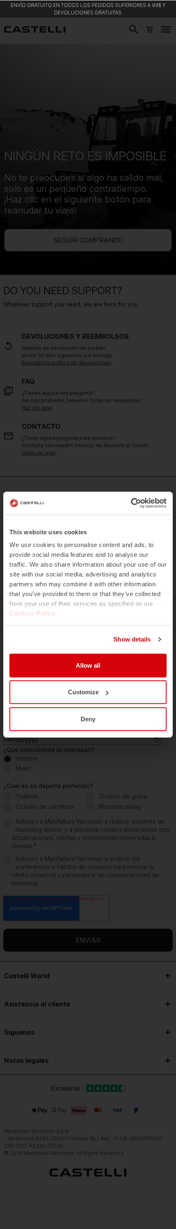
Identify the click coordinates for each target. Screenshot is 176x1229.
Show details (132, 639)
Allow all (88, 665)
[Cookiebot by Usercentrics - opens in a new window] (131, 503)
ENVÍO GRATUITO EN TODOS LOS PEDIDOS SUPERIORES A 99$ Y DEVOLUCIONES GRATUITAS (88, 9)
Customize (83, 692)
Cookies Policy (32, 613)
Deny (88, 718)
